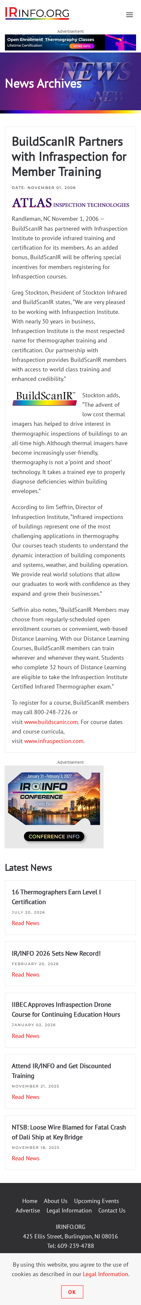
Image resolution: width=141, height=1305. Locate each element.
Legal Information (69, 1210)
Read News (26, 923)
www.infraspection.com (54, 741)
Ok (72, 1292)
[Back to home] (37, 13)
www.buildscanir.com (51, 722)
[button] (129, 15)
